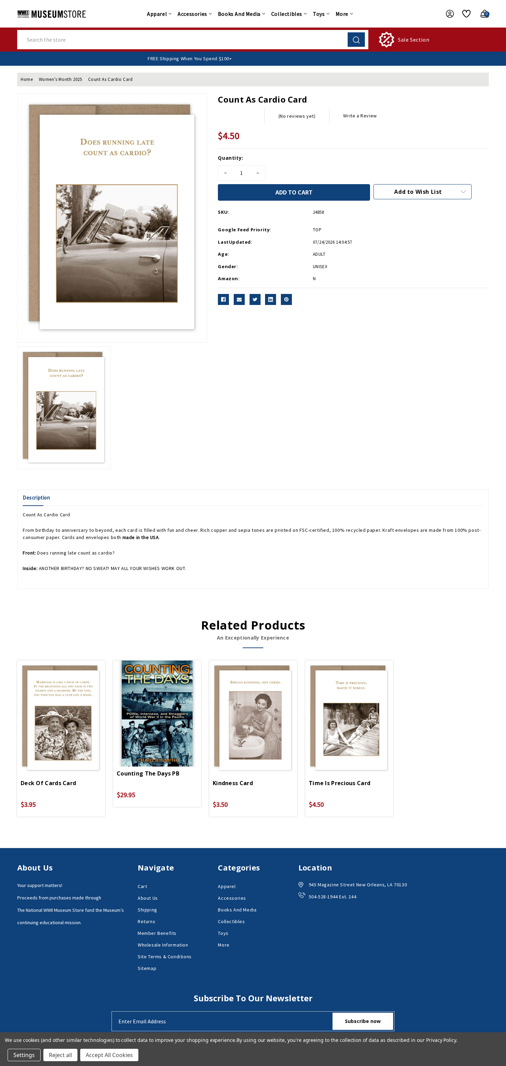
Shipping (147, 910)
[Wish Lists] (463, 14)
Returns (146, 921)
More (342, 13)
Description (36, 497)
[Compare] (69, 707)
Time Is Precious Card (339, 783)
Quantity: (230, 158)
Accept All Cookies (109, 1055)
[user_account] (446, 14)
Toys (319, 13)
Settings (24, 1055)
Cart (142, 886)
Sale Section (413, 39)
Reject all (60, 1055)
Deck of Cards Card (48, 783)
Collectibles (286, 13)
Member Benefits (157, 933)
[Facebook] (223, 299)
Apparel (157, 13)
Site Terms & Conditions (165, 956)
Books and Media (239, 13)
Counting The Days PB (148, 773)
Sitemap (147, 968)
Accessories (192, 13)
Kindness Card (233, 783)
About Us (148, 898)
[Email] (239, 299)
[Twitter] (255, 299)
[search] (356, 39)
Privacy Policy (441, 1040)
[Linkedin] (270, 299)
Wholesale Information (163, 945)
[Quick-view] (53, 707)
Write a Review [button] (360, 116)
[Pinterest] (286, 299)
